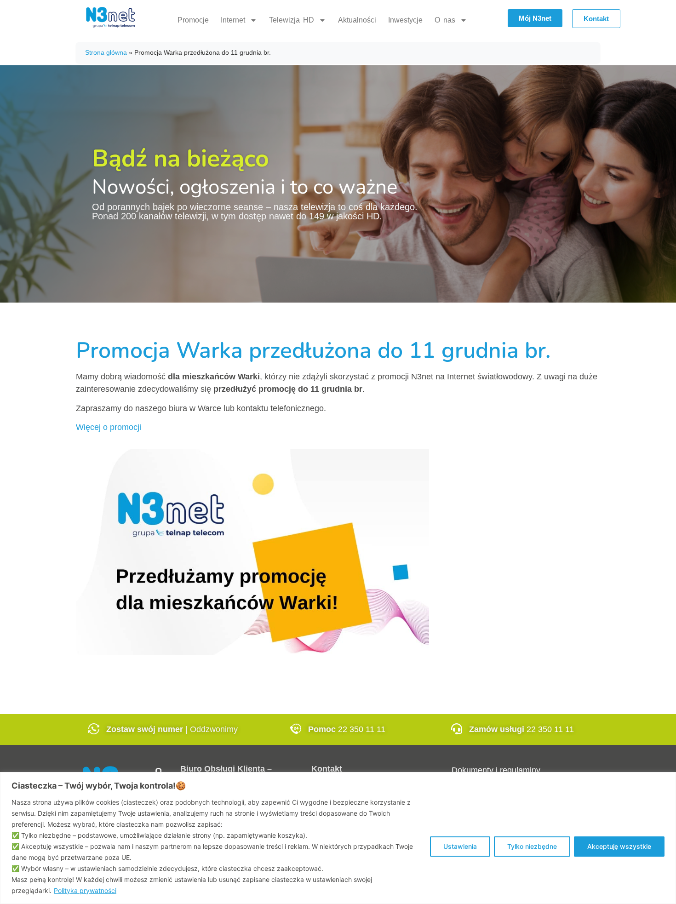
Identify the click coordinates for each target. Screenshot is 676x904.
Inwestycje (405, 20)
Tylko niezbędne (532, 846)
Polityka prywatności (85, 890)
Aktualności (357, 20)
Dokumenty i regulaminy (496, 770)
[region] (338, 838)
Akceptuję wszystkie (619, 846)
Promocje (193, 20)
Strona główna (106, 52)
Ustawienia (460, 846)
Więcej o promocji (108, 427)
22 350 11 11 (361, 729)
